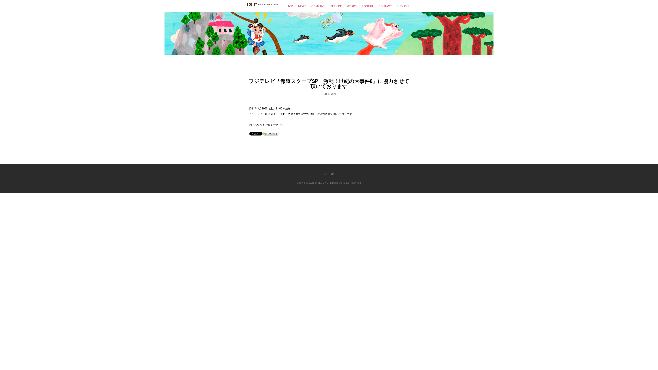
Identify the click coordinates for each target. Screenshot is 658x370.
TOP (290, 6)
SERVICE (336, 6)
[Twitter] (332, 174)
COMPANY (318, 6)
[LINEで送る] (270, 133)
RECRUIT (367, 6)
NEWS (302, 6)
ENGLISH (403, 6)
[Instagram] (325, 174)
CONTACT (385, 6)
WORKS (352, 6)
